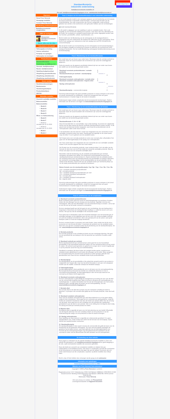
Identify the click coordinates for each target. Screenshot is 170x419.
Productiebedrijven (42, 91)
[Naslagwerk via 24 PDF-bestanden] (38, 41)
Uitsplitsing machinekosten (45, 78)
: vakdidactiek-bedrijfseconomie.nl (98, 12)
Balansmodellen (41, 101)
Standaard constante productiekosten (72, 70)
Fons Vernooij (90, 369)
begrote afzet (89, 80)
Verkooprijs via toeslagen (44, 56)
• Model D (41, 113)
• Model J (41, 133)
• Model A (41, 106)
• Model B (41, 108)
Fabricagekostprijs (65, 77)
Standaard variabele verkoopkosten (71, 80)
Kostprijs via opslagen (44, 53)
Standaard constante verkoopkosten (71, 79)
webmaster (102, 358)
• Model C (41, 111)
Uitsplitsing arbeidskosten (45, 76)
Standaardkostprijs (65, 90)
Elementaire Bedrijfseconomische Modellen (48, 38)
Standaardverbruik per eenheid (69, 73)
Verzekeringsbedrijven (43, 88)
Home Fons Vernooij (43, 18)
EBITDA (39, 93)
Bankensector (41, 86)
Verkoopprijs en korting (44, 49)
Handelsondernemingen (44, 84)
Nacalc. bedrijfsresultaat (44, 69)
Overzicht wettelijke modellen (46, 99)
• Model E (41, 118)
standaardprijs (86, 73)
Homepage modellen (43, 20)
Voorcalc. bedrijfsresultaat (45, 66)
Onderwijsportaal (80, 364)
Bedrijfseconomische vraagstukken (43, 29)
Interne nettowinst (42, 51)
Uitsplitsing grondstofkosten (46, 73)
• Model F (41, 120)
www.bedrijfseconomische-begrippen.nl (98, 101)
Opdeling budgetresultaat (45, 71)
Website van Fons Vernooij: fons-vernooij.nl (87, 366)
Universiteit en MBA (93, 364)
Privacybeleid (97, 380)
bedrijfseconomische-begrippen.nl (71, 12)
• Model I (41, 130)
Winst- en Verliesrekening (45, 115)
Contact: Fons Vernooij (44, 23)
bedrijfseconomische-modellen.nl (82, 9)
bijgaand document (95, 381)
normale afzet (89, 79)
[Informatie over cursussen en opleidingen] (123, 7)
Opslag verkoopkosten (67, 84)
